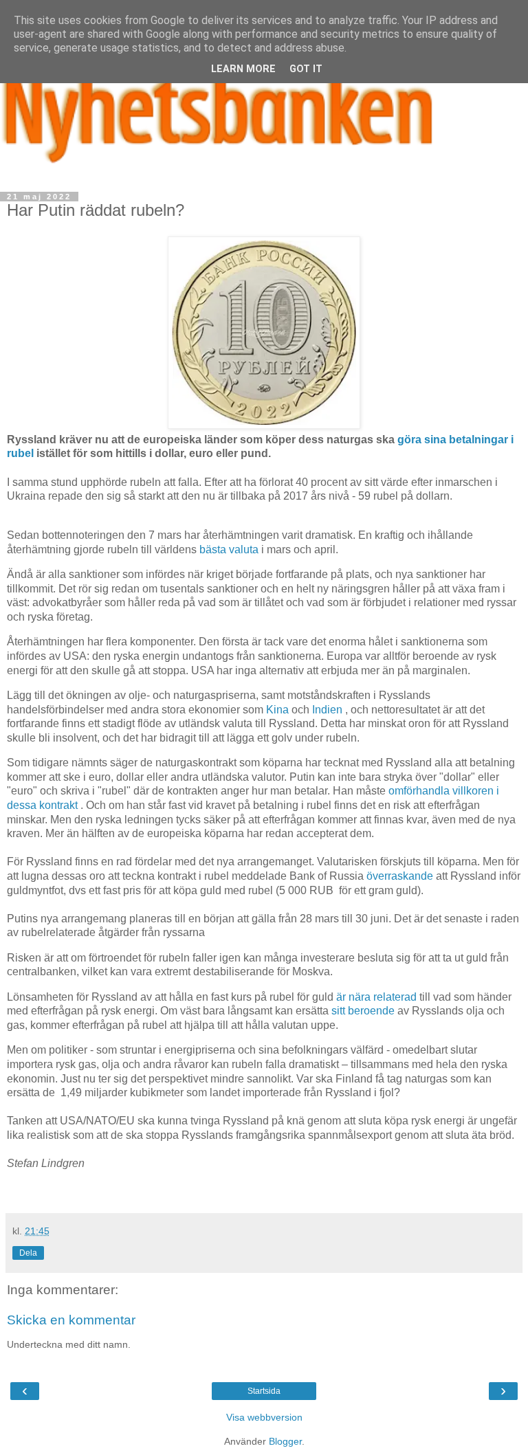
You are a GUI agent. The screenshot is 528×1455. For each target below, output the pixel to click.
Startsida (264, 1391)
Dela (28, 1253)
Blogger (285, 1441)
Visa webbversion (264, 1417)
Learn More (243, 69)
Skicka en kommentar (71, 1320)
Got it (305, 69)
